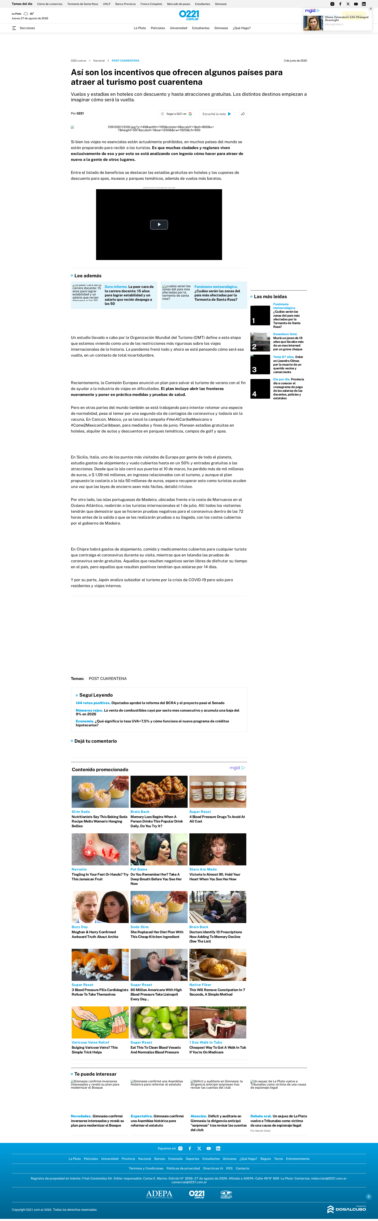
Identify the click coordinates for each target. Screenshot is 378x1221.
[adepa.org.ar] (159, 1195)
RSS (229, 1168)
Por (77, 113)
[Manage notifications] (369, 1196)
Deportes (192, 1159)
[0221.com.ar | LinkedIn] (363, 4)
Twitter (199, 1148)
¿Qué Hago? (242, 28)
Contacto (242, 1168)
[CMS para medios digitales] (346, 1209)
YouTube (208, 1148)
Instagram (180, 1148)
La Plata (140, 28)
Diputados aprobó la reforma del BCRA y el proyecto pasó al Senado (150, 703)
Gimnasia (221, 4)
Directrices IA (213, 1168)
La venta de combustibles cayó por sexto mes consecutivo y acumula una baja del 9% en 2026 (157, 712)
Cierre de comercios (49, 4)
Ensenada (175, 1159)
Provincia (128, 1159)
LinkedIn (218, 1148)
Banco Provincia (125, 4)
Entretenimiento (297, 1159)
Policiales (158, 28)
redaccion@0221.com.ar (328, 1178)
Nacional (99, 60)
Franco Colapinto (151, 4)
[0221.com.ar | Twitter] (348, 4)
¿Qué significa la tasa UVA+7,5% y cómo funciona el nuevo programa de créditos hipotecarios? (152, 723)
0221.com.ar (78, 60)
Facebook (189, 1148)
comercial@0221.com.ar (189, 1182)
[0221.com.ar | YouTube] (356, 4)
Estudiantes (202, 4)
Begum (265, 1159)
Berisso (159, 1159)
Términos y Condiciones (146, 1168)
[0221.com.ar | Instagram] (332, 4)
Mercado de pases (178, 4)
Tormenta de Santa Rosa (82, 4)
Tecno (278, 1159)
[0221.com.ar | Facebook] (340, 4)
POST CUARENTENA (108, 678)
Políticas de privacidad (183, 1168)
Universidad (178, 28)
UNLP (106, 4)
